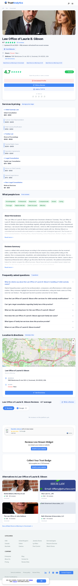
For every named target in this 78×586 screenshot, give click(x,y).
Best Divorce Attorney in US (35, 63)
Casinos (21, 546)
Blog (23, 556)
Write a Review (40, 85)
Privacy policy (26, 572)
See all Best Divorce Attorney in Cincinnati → (17, 526)
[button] (39, 53)
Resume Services (52, 543)
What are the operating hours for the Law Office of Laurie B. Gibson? (30, 310)
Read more (8, 237)
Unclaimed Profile (40, 80)
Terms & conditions (16, 572)
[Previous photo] (5, 22)
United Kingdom (23, 541)
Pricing (7, 562)
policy (15, 581)
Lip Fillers (35, 543)
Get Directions (10, 58)
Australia (7, 546)
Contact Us (25, 559)
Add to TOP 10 (40, 89)
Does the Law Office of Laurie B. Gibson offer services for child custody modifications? (37, 298)
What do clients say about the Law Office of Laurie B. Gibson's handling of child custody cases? (37, 283)
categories (9, 536)
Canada (7, 543)
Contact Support (66, 572)
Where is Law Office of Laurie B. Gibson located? (22, 327)
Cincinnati (13, 8)
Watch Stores (51, 546)
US (3, 8)
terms (31, 580)
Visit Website (10, 49)
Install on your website (39, 449)
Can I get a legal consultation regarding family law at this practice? (29, 304)
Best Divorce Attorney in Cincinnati (13, 63)
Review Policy (36, 572)
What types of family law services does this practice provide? (27, 321)
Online (21, 543)
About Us (7, 559)
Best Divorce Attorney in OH (54, 63)
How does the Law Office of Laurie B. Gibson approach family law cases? (31, 316)
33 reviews (20, 42)
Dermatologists (51, 541)
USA (6, 541)
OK (41, 581)
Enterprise (8, 556)
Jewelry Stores (37, 541)
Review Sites (25, 562)
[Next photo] (73, 22)
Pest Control (36, 546)
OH (7, 8)
